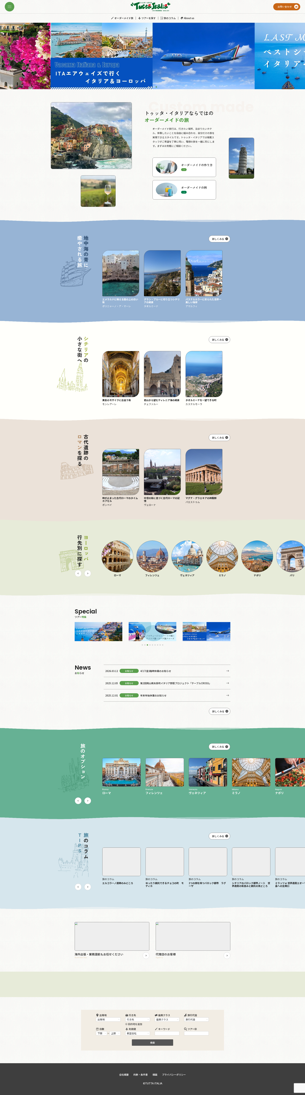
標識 (154, 1074)
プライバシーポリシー (174, 1074)
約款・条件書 (140, 1074)
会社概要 (124, 1074)
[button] (148, 87)
